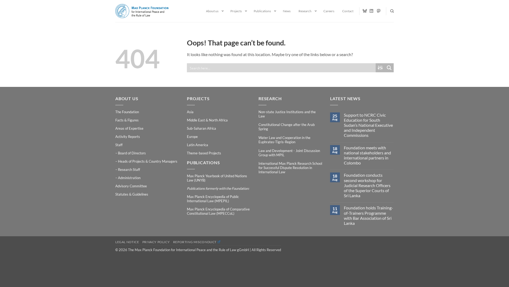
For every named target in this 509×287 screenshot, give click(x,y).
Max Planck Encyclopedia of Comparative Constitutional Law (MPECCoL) (218, 211)
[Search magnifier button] (389, 67)
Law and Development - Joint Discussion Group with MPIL (289, 153)
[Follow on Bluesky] (365, 11)
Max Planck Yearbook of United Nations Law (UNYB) (217, 178)
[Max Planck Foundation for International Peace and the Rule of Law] (141, 11)
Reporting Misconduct (195, 242)
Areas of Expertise (129, 128)
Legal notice (127, 242)
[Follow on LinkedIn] (372, 11)
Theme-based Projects (204, 153)
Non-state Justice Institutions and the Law (287, 114)
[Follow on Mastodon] (379, 11)
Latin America (197, 145)
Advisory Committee (131, 186)
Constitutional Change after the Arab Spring (286, 127)
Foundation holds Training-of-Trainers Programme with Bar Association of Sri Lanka (368, 215)
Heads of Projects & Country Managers (147, 161)
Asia (190, 112)
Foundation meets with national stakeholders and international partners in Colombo (367, 155)
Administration (129, 178)
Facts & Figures (127, 120)
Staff (118, 145)
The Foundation (127, 112)
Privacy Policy (156, 242)
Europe (192, 136)
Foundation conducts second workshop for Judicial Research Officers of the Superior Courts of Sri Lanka (367, 185)
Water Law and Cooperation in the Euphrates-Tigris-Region (284, 140)
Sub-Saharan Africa (201, 128)
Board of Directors (132, 153)
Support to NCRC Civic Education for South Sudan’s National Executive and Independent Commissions (368, 125)
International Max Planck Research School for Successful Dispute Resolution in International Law (290, 167)
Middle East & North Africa (207, 120)
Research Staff (129, 169)
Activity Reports (127, 136)
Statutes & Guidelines (131, 194)
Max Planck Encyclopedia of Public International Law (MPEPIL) (213, 199)
